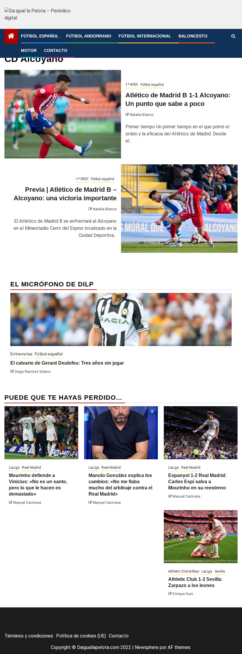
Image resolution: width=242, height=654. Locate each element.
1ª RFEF (131, 85)
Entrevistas (21, 354)
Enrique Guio (183, 594)
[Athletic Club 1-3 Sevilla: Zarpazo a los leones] (201, 536)
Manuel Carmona (27, 503)
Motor (29, 50)
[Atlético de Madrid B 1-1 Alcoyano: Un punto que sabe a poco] (62, 114)
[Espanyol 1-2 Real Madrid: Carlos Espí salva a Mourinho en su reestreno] (201, 432)
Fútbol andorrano (88, 36)
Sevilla (220, 571)
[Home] (11, 36)
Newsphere (146, 647)
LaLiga (14, 467)
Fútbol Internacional (145, 36)
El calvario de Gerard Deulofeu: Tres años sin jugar (67, 362)
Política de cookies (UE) (81, 636)
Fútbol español (40, 36)
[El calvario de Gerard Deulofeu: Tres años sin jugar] (121, 319)
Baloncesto (193, 36)
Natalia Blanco (141, 115)
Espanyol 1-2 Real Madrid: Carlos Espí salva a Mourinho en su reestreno (197, 481)
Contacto (55, 50)
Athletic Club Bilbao (183, 571)
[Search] (233, 36)
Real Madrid (31, 467)
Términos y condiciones (28, 636)
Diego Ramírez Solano (32, 372)
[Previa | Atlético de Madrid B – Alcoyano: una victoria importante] (179, 208)
